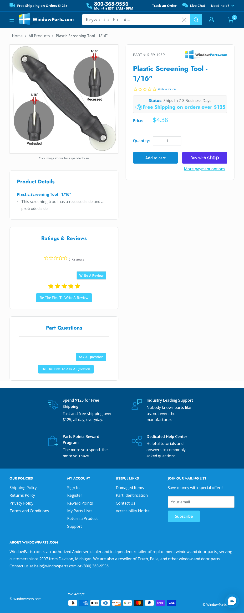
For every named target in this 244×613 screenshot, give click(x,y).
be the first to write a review (64, 298)
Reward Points (80, 503)
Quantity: (141, 140)
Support (74, 526)
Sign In (73, 487)
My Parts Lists (79, 510)
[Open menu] (12, 19)
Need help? (220, 6)
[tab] (91, 275)
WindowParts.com (203, 54)
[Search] (196, 19)
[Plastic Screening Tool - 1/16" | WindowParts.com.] (64, 98)
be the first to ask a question (65, 369)
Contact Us (125, 503)
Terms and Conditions (29, 510)
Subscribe (184, 516)
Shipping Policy (23, 487)
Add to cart (155, 157)
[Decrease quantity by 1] (157, 141)
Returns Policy (22, 495)
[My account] (211, 19)
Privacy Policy (21, 503)
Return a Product (82, 518)
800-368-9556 (111, 3)
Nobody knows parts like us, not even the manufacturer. (169, 413)
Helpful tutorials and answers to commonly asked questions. (166, 449)
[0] (231, 19)
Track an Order (164, 5)
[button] (232, 601)
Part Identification (132, 495)
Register (74, 495)
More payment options (204, 168)
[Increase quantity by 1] (177, 141)
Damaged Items (130, 487)
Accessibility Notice (133, 510)
